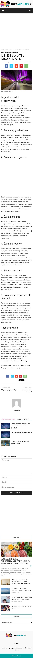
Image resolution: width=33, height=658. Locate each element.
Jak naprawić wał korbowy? (27, 391)
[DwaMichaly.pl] (16, 4)
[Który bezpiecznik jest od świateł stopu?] (5, 443)
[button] (30, 10)
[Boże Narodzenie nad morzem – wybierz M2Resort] (5, 591)
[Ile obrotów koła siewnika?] (5, 608)
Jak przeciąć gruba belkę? (8, 390)
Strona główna (4, 49)
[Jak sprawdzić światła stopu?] (5, 434)
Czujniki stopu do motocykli (11, 52)
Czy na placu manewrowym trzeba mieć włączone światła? (20, 426)
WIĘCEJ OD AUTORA (23, 419)
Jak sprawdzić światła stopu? (21, 432)
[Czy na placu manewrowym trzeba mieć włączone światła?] (5, 426)
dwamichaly (4, 566)
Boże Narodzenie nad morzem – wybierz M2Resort (22, 589)
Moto (2, 52)
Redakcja (6, 62)
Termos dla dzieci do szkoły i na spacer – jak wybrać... (22, 598)
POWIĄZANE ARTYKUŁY (8, 419)
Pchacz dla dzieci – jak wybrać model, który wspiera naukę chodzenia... (21, 581)
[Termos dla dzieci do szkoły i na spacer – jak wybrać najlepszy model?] (5, 599)
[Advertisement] (16, 30)
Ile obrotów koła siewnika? (21, 606)
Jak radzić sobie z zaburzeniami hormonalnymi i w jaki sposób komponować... (16, 561)
